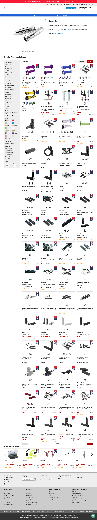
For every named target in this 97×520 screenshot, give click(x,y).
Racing (51, 499)
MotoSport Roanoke (31, 504)
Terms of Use (7, 511)
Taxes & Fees (50, 511)
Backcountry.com (44, 515)
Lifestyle (51, 495)
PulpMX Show (75, 497)
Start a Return (7, 497)
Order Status (6, 493)
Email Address (26, 477)
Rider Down (75, 492)
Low (6, 164)
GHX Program (29, 501)
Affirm (5, 499)
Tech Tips (51, 493)
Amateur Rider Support (78, 495)
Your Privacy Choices (29, 511)
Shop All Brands (80, 511)
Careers (28, 493)
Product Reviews (53, 497)
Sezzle (5, 501)
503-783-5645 (68, 29)
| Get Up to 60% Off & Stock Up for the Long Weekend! (48, 15)
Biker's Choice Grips (58, 33)
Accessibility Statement (61, 511)
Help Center (6, 502)
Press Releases (30, 495)
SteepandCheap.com (69, 515)
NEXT (89, 61)
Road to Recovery (76, 493)
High (12, 164)
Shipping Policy (41, 511)
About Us (28, 492)
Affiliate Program (30, 497)
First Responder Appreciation (79, 501)
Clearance (7, 158)
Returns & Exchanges (8, 495)
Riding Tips (52, 492)
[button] (84, 4)
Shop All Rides (89, 511)
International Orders (8, 504)
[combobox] (82, 61)
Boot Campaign (76, 502)
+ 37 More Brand (9, 115)
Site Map (71, 511)
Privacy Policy (16, 511)
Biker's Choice (51, 19)
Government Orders (31, 502)
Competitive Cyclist (56, 515)
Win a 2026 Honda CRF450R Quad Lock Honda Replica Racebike (48, 1)
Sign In (5, 492)
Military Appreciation (77, 499)
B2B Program (29, 499)
